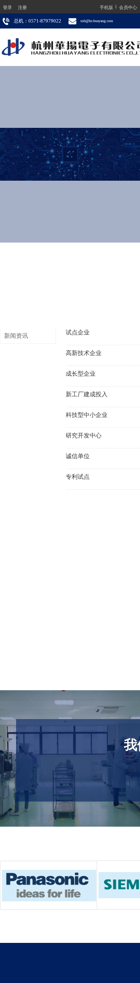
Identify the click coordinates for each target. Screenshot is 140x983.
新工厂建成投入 (87, 394)
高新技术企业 (84, 353)
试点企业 (78, 332)
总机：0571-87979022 (37, 21)
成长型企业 (81, 373)
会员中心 (128, 7)
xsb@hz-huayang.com (96, 21)
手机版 (106, 7)
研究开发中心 (84, 435)
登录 (7, 7)
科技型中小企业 (87, 415)
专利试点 (78, 477)
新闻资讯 (16, 336)
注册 (22, 7)
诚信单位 (78, 456)
